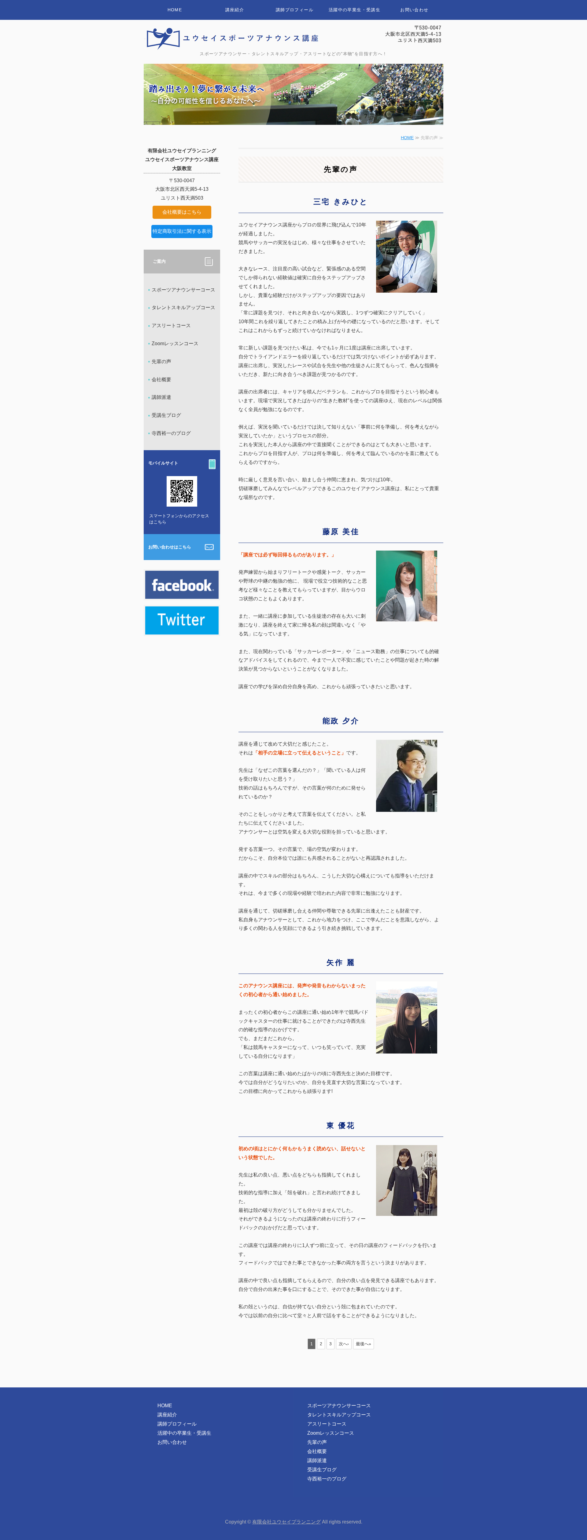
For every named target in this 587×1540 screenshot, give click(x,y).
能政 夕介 (341, 721)
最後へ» (363, 1343)
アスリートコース (171, 325)
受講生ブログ (166, 415)
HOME (175, 9)
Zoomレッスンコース (175, 343)
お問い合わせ (414, 9)
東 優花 (341, 1125)
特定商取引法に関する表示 (182, 231)
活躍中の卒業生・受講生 (354, 9)
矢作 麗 (341, 962)
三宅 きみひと (340, 201)
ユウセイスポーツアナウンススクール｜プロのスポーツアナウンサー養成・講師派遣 (232, 37)
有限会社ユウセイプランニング (286, 1521)
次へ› (344, 1343)
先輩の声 (161, 361)
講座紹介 (234, 9)
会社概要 (161, 379)
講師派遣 (161, 397)
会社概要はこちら (181, 212)
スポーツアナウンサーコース (183, 289)
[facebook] (182, 594)
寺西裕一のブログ (171, 433)
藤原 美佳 (341, 531)
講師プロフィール (294, 9)
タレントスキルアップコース (183, 307)
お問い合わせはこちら (169, 546)
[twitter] (182, 629)
